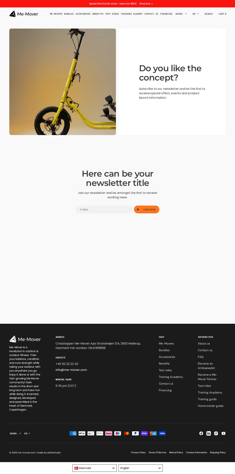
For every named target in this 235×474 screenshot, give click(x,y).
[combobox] (94, 468)
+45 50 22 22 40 (67, 364)
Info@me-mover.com (71, 370)
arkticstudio (54, 452)
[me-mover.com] (23, 13)
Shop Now (145, 3)
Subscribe (149, 209)
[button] (209, 14)
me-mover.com (27, 452)
